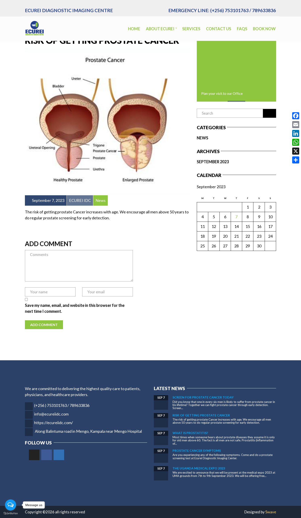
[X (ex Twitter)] (34, 455)
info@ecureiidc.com (51, 414)
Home (134, 28)
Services (191, 28)
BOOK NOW (264, 28)
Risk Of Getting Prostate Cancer (201, 415)
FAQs (242, 28)
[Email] (295, 124)
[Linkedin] (59, 455)
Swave (270, 512)
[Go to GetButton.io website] (11, 513)
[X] (295, 151)
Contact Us (218, 28)
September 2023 (213, 161)
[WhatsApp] (295, 142)
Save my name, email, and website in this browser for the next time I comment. (74, 308)
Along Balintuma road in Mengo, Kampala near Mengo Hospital (88, 431)
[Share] (295, 160)
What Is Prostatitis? (190, 433)
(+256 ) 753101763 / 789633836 (61, 405)
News (202, 137)
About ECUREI (160, 28)
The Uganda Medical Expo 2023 (199, 468)
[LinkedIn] (295, 133)
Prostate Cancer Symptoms (197, 450)
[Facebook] (46, 455)
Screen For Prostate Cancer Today (203, 397)
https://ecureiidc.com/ (53, 422)
